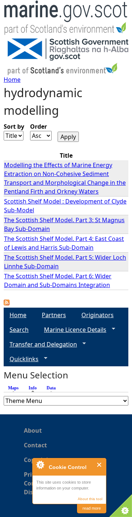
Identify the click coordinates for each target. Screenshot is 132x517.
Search (19, 330)
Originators (97, 315)
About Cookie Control (40, 464)
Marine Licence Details (72, 330)
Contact (35, 445)
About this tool (90, 499)
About (33, 430)
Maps (13, 387)
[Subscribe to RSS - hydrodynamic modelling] (7, 303)
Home (12, 80)
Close (99, 464)
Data (51, 387)
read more (91, 508)
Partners (54, 315)
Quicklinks (21, 359)
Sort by (14, 126)
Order (38, 126)
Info (34, 387)
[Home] (66, 19)
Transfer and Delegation (40, 344)
